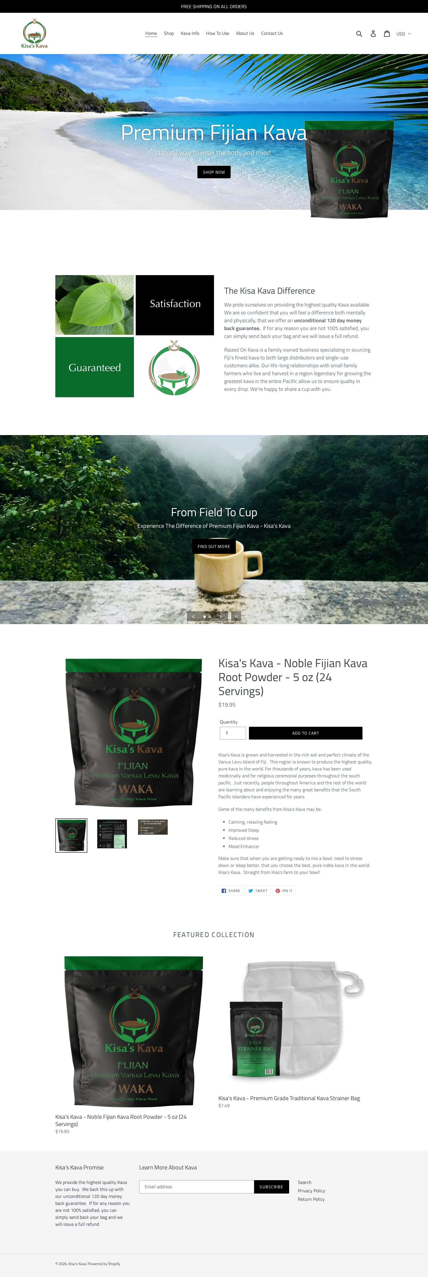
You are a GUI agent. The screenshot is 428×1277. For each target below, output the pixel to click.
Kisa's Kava (77, 1264)
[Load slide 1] (205, 617)
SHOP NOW (214, 172)
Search (305, 1182)
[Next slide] (221, 616)
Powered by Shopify (104, 1264)
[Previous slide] (193, 616)
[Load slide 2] (210, 617)
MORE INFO (213, 546)
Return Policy (311, 1199)
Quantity (229, 721)
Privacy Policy (311, 1190)
